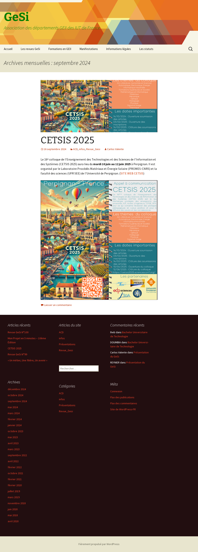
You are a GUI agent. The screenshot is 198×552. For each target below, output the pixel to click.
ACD (75, 149)
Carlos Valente (115, 149)
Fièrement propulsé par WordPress (99, 544)
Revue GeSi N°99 (17, 354)
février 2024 (15, 419)
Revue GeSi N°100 (18, 332)
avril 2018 (13, 521)
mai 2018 (13, 515)
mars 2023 (14, 449)
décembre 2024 (17, 389)
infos (82, 149)
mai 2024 (13, 407)
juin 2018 (13, 509)
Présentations (67, 344)
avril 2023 (13, 443)
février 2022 (15, 467)
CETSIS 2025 (67, 140)
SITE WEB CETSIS (131, 173)
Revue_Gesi (93, 149)
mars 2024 (14, 413)
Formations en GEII (59, 49)
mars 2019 (14, 497)
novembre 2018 (17, 503)
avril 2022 (13, 461)
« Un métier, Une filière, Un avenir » (27, 360)
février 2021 (15, 479)
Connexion (116, 391)
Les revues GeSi (30, 49)
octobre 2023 (15, 431)
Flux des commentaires (123, 403)
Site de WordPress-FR (123, 409)
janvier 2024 (14, 425)
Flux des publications (122, 397)
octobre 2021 (15, 473)
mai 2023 (13, 437)
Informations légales (118, 49)
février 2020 (15, 485)
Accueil (8, 49)
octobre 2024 (15, 395)
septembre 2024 (17, 401)
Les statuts (146, 49)
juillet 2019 (14, 491)
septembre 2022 (17, 455)
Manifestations (88, 49)
